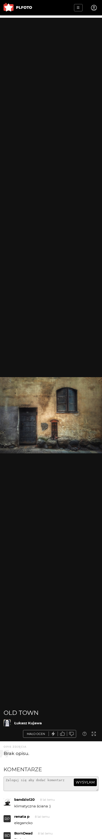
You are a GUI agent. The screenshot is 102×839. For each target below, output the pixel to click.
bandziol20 (24, 799)
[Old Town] (7, 722)
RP (7, 819)
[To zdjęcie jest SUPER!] (53, 734)
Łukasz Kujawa (28, 723)
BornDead (23, 833)
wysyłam (85, 782)
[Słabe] (71, 734)
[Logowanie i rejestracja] (94, 7)
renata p (21, 816)
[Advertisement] (51, 68)
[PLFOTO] (18, 7)
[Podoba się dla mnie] (62, 734)
